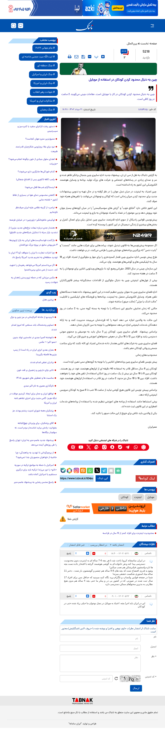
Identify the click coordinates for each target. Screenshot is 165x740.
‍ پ (95, 56)
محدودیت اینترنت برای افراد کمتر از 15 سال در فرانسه (128, 533)
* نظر (153, 656)
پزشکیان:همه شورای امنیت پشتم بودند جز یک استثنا (34, 413)
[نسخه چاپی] (118, 471)
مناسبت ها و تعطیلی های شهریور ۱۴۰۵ (35, 378)
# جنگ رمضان (47, 110)
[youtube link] (80, 447)
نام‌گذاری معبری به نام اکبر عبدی (39, 386)
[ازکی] (120, 8)
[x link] (88, 447)
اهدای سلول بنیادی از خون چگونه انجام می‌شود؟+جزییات (33, 162)
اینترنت (137, 497)
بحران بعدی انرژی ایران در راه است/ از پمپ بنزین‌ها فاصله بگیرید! (35, 352)
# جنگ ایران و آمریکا (44, 83)
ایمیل (153, 647)
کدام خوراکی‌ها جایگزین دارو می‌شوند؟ (36, 172)
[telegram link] (127, 447)
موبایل (150, 497)
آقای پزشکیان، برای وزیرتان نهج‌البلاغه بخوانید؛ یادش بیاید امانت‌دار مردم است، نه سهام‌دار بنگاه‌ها (36, 428)
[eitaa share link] (83, 471)
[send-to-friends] (76, 57)
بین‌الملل (132, 44)
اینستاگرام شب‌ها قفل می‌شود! (40, 187)
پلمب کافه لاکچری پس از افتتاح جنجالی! (35, 179)
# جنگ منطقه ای (46, 66)
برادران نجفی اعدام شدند (42, 362)
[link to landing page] (84, 25)
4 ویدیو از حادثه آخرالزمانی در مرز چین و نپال (32, 317)
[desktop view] (20, 25)
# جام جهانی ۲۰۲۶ (45, 48)
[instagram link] (104, 447)
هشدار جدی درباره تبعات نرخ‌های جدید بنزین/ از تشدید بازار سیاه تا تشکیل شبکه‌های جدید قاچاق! (33, 230)
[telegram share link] (104, 471)
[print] (69, 57)
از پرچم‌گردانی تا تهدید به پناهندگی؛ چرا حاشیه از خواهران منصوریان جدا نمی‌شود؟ (36, 455)
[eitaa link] (96, 447)
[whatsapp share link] (90, 471)
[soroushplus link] (112, 447)
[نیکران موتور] (108, 235)
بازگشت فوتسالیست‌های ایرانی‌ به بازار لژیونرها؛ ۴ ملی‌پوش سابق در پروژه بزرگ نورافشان (33, 243)
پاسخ (69, 553)
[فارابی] (108, 69)
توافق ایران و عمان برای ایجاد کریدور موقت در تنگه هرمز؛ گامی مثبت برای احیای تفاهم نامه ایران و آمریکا (33, 398)
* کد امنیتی (150, 677)
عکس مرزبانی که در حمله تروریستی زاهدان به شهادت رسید (34, 280)
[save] (83, 57)
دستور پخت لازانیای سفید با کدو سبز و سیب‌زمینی (38, 129)
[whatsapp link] (135, 447)
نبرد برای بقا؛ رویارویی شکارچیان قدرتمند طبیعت (36, 149)
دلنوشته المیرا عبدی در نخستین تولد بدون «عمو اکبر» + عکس (35, 340)
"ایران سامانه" (75, 724)
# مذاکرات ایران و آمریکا (42, 101)
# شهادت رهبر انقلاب (44, 92)
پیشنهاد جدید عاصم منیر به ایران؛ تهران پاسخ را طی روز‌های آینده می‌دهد (33, 443)
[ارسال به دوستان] (111, 471)
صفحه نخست (148, 44)
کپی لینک (103, 478)
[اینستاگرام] (76, 470)
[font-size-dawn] (89, 57)
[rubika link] (143, 447)
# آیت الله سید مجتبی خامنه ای (38, 57)
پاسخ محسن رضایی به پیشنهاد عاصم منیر (34, 482)
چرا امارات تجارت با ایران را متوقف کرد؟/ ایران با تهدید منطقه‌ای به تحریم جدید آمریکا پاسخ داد (33, 255)
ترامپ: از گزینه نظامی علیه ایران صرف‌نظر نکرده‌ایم (36, 210)
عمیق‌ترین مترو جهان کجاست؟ (40, 139)
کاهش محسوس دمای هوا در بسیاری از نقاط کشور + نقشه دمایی (35, 198)
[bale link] (120, 447)
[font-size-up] (103, 57)
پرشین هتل (48, 300)
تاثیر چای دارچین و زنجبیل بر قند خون (35, 370)
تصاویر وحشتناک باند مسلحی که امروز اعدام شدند (34, 327)
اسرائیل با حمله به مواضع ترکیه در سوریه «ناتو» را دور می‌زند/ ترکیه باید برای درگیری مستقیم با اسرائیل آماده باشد (35, 470)
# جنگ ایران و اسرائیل (43, 74)
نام (155, 637)
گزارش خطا (72, 519)
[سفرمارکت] (108, 508)
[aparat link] (72, 447)
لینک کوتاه (148, 478)
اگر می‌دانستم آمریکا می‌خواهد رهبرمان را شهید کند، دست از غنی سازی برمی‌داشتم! (33, 268)
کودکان (124, 497)
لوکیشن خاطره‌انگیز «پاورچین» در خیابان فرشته (32, 220)
